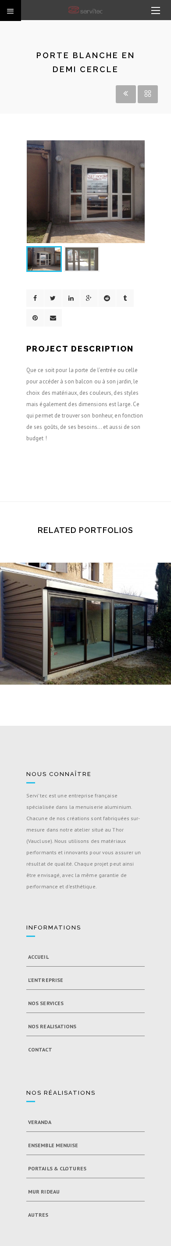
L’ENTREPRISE (45, 980)
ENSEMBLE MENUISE (53, 1145)
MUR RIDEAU (44, 1191)
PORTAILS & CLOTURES (57, 1168)
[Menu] (155, 11)
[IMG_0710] (101, 608)
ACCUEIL (38, 957)
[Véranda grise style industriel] (70, 608)
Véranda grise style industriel (85, 636)
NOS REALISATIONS (52, 1026)
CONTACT (40, 1049)
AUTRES (38, 1214)
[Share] (35, 298)
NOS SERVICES (46, 1003)
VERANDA (39, 1122)
